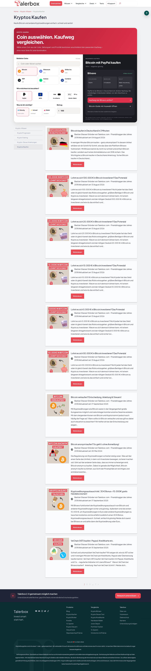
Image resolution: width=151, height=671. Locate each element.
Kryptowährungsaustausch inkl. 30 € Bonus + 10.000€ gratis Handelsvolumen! (78, 488)
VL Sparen (70, 624)
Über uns (123, 611)
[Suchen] (120, 3)
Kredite (69, 620)
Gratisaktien (56, 3)
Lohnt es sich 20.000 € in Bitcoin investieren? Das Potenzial (70, 218)
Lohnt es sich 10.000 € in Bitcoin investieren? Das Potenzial (70, 262)
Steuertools (70, 630)
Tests (102, 3)
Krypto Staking (22, 138)
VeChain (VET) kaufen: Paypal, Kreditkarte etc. (64, 537)
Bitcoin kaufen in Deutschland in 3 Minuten (62, 127)
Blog (68, 611)
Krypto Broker (71, 617)
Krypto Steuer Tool (97, 614)
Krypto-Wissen (25, 11)
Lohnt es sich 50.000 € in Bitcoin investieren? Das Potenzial (70, 350)
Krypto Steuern (71, 627)
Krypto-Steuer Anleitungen (27, 142)
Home (16, 11)
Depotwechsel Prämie (74, 633)
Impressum (124, 614)
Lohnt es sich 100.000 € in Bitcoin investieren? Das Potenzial (70, 174)
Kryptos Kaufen (23, 147)
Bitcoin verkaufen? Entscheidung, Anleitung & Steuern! (68, 394)
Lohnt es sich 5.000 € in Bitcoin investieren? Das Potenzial (69, 306)
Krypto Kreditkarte (97, 617)
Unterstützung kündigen (128, 624)
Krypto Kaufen (71, 614)
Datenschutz (124, 617)
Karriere (123, 620)
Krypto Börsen (96, 611)
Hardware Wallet (97, 620)
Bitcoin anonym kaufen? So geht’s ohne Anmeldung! (67, 441)
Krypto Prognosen (23, 133)
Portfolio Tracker (97, 627)
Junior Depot (95, 624)
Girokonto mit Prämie (98, 633)
